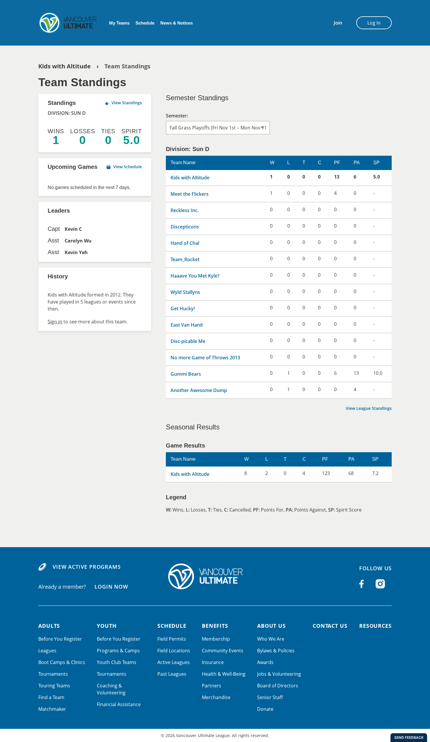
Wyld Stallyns (185, 292)
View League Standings (369, 408)
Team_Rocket (185, 259)
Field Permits (171, 639)
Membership (216, 639)
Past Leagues (171, 674)
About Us (271, 625)
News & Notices (176, 23)
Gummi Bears (186, 374)
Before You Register (60, 639)
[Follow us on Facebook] (361, 584)
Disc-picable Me (188, 341)
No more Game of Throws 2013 (205, 357)
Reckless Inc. (185, 210)
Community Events (222, 650)
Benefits (215, 625)
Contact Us (330, 625)
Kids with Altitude (64, 66)
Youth (107, 625)
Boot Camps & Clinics (61, 662)
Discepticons (185, 226)
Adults (49, 625)
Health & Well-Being (223, 674)
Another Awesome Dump (199, 390)
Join (338, 23)
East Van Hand (187, 325)
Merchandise (216, 697)
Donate (265, 709)
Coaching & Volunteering (111, 689)
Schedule (144, 23)
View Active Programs (87, 566)
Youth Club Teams (116, 662)
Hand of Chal (185, 243)
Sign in (55, 321)
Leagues (47, 650)
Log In (374, 23)
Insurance (213, 662)
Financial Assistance (119, 704)
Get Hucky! (183, 308)
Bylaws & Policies (276, 650)
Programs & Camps (118, 650)
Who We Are (270, 639)
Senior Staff (270, 697)
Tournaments (53, 674)
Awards (265, 662)
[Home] (215, 576)
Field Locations (173, 650)
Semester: (177, 115)
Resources (375, 625)
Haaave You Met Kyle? (195, 276)
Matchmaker (52, 709)
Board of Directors (277, 685)
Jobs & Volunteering (279, 674)
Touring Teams (54, 685)
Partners (211, 685)
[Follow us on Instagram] (380, 584)
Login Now (111, 586)
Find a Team (51, 697)
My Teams (119, 23)
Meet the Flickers (190, 194)
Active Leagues (173, 662)
